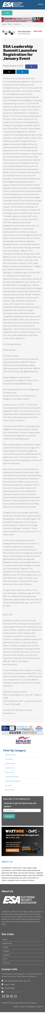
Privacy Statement (16, 1003)
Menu (41, 4)
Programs (6, 951)
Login (7, 13)
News (4, 24)
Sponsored (8, 785)
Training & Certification (12, 777)
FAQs (9, 24)
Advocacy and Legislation (12, 781)
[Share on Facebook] (31, 66)
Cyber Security (9, 772)
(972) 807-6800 (10, 988)
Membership (9, 759)
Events (5, 959)
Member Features (10, 755)
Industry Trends (10, 768)
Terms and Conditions (29, 1003)
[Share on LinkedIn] (22, 72)
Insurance (6, 955)
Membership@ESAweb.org (13, 992)
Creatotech (39, 1007)
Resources (6, 963)
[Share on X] (9, 72)
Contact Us (17, 24)
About (5, 939)
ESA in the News (9, 790)
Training (5, 947)
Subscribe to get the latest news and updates (20, 804)
